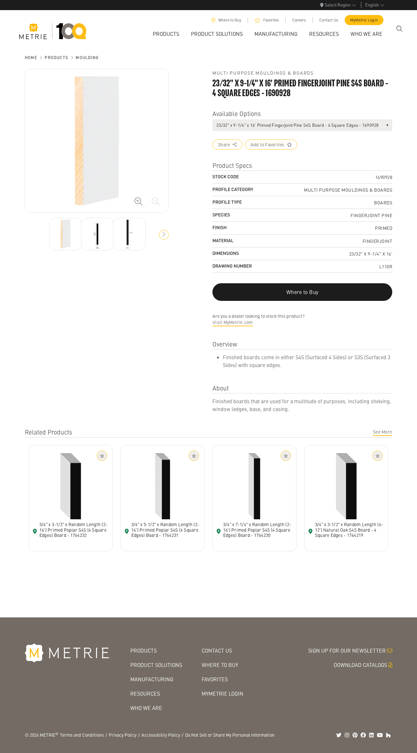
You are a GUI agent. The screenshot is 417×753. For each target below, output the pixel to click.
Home (31, 57)
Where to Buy (229, 20)
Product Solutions (156, 664)
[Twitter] (338, 735)
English (372, 4)
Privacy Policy (123, 735)
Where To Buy (220, 664)
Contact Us (328, 20)
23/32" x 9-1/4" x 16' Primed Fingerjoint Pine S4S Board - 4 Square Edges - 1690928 (297, 125)
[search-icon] (399, 29)
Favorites (271, 20)
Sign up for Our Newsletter (347, 650)
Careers (299, 20)
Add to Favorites (267, 144)
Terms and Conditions (82, 735)
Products (56, 57)
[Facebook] (363, 735)
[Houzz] (388, 735)
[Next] (65, 234)
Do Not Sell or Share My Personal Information (230, 735)
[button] (164, 235)
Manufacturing (151, 679)
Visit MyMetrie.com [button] (233, 322)
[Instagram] (347, 735)
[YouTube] (380, 735)
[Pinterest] (355, 735)
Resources (145, 693)
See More (382, 432)
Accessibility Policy (160, 735)
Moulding (87, 57)
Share (224, 144)
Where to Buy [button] (302, 291)
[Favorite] (102, 455)
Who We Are (146, 707)
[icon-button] (138, 201)
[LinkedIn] (371, 735)
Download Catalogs (360, 664)
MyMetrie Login (364, 20)
